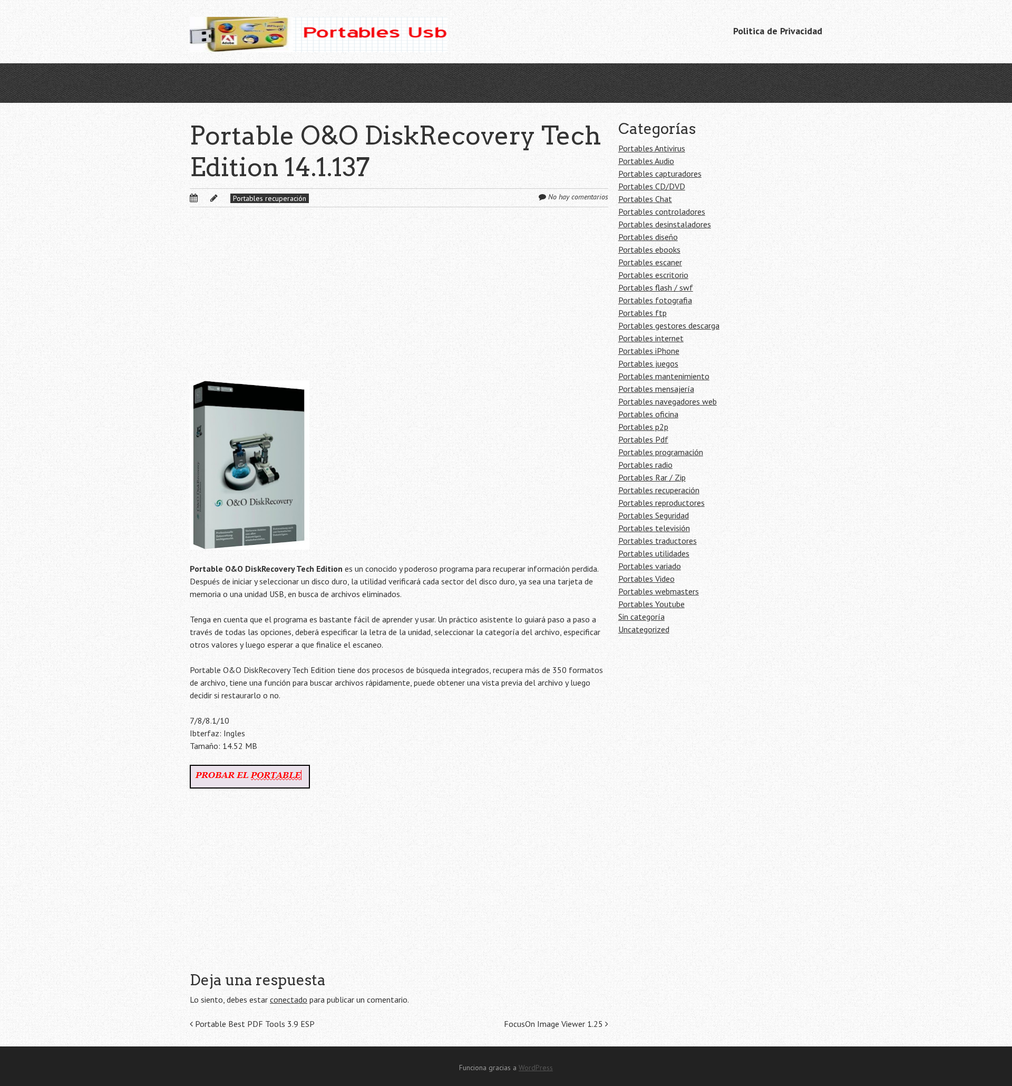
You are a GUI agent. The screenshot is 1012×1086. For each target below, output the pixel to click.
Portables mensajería (656, 388)
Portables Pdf (643, 439)
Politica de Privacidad (777, 31)
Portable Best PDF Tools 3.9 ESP (254, 1023)
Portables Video (646, 578)
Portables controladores (661, 211)
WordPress (536, 1067)
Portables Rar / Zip (652, 477)
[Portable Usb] (318, 31)
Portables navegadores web (667, 401)
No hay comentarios (578, 196)
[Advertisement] (399, 302)
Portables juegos (648, 363)
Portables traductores (657, 540)
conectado (288, 999)
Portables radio (645, 464)
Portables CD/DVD (651, 186)
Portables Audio (646, 161)
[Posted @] (205, 198)
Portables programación (660, 452)
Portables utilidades (653, 553)
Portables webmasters (658, 591)
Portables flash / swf (655, 287)
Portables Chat (645, 199)
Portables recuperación (269, 198)
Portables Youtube (651, 604)
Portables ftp (642, 312)
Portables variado (649, 566)
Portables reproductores (661, 502)
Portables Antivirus (651, 148)
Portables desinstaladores (664, 224)
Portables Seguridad (653, 515)
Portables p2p (643, 426)
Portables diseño (648, 237)
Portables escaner (650, 262)
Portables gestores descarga (668, 325)
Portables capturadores (660, 173)
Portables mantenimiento (663, 376)
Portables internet (651, 338)
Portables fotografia (655, 300)
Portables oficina (648, 414)
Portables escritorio (653, 275)
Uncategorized (643, 629)
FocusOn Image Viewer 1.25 (554, 1023)
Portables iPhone (648, 350)
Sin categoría (641, 616)
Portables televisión (654, 528)
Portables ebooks (649, 249)
